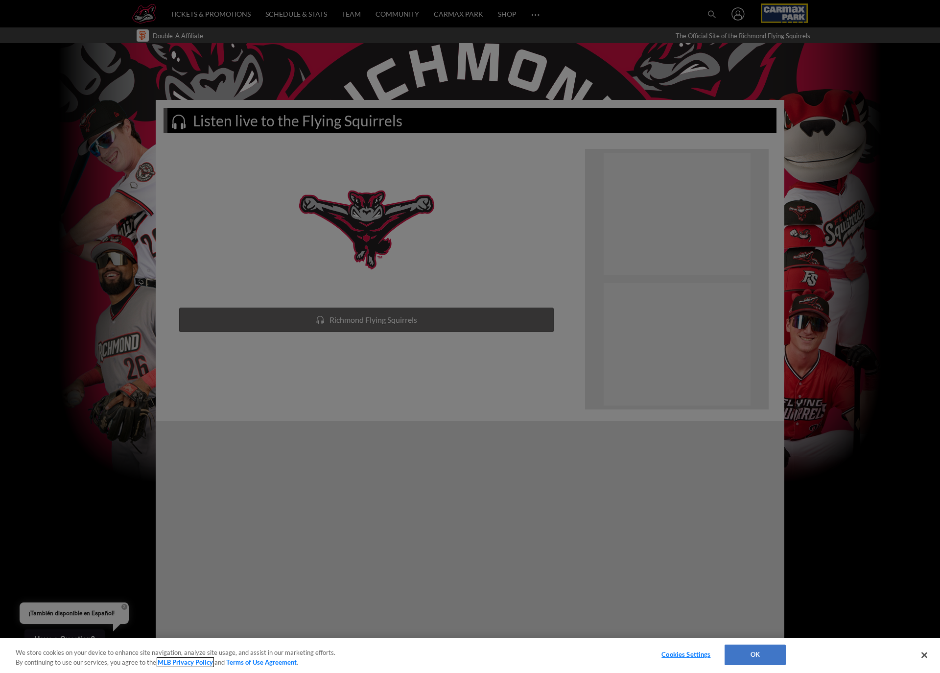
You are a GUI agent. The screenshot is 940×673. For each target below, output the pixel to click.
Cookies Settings (685, 654)
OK (755, 654)
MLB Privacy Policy (185, 662)
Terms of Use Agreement (261, 662)
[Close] (924, 655)
